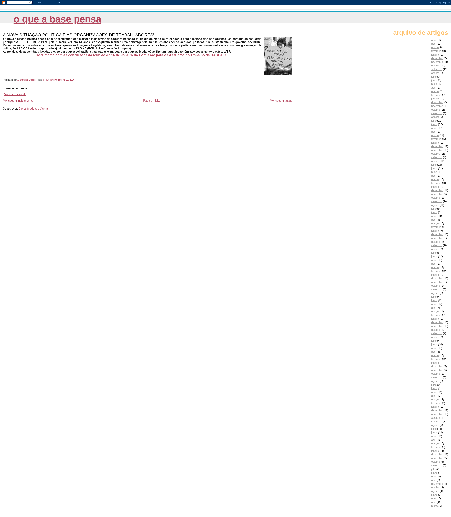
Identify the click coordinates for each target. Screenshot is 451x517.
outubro (435, 65)
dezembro (437, 58)
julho (434, 76)
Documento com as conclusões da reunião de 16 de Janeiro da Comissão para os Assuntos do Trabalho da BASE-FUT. (132, 55)
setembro (436, 69)
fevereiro (436, 50)
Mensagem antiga (281, 100)
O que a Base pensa (57, 19)
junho (434, 80)
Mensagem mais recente (18, 100)
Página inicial (151, 100)
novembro (437, 61)
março (435, 47)
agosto (435, 72)
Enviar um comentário (15, 94)
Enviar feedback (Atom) (33, 108)
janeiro (435, 54)
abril (433, 43)
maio (434, 39)
